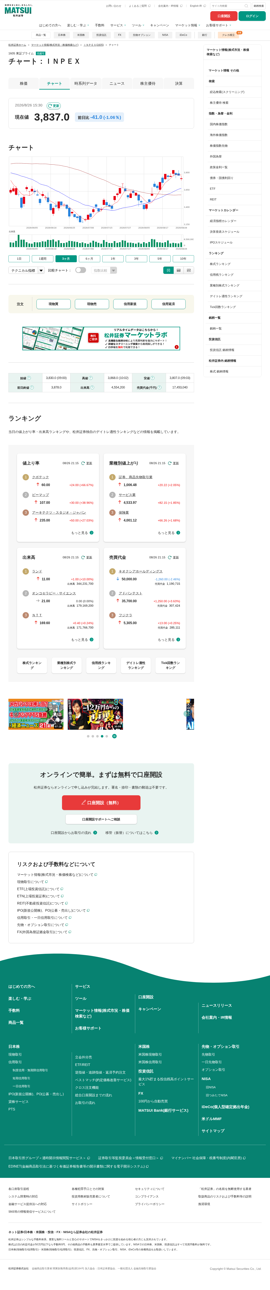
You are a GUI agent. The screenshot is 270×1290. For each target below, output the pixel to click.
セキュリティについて (150, 1189)
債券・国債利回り (222, 178)
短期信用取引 (21, 1078)
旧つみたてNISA (216, 1095)
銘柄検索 (259, 5)
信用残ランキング (222, 274)
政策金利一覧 (219, 167)
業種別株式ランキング (224, 285)
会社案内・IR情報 (168, 5)
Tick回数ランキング (223, 307)
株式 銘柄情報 (219, 371)
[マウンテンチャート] (179, 270)
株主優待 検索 (219, 102)
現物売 (92, 304)
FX (119, 35)
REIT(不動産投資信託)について (40, 903)
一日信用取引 (21, 1086)
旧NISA (211, 1087)
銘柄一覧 (216, 328)
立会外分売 (83, 1057)
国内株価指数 (219, 124)
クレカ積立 (228, 35)
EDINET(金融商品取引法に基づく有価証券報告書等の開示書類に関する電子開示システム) (76, 1166)
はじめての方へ (50, 25)
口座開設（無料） (104, 802)
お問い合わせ (113, 5)
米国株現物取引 (150, 1054)
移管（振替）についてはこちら (129, 832)
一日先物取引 (212, 1062)
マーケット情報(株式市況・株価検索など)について (55, 874)
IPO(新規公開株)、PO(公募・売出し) (36, 1094)
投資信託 (101, 35)
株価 (23, 83)
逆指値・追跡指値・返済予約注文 (100, 1072)
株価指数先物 (219, 145)
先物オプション (142, 35)
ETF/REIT (82, 1065)
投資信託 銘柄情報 (222, 350)
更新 (56, 106)
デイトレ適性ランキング (226, 296)
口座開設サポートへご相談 (101, 819)
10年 (183, 258)
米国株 (81, 35)
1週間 (42, 258)
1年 (113, 258)
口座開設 (224, 16)
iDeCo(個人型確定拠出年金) (225, 1107)
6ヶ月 (89, 258)
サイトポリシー (82, 1204)
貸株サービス (18, 1101)
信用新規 (130, 304)
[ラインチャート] (189, 270)
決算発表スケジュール (224, 231)
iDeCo (183, 35)
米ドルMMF (212, 1119)
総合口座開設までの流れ (93, 1095)
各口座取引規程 (18, 1189)
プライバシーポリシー (150, 1204)
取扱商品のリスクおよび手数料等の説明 (224, 1196)
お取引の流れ (85, 1103)
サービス (116, 25)
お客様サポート (217, 25)
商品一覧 (41, 35)
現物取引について (30, 882)
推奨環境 (204, 1204)
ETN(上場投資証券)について (38, 896)
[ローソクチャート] (168, 270)
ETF (213, 188)
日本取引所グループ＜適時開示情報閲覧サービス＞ (47, 1158)
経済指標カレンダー (223, 221)
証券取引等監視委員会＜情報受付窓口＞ (128, 1158)
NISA (165, 35)
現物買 (53, 304)
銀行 (204, 35)
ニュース (117, 83)
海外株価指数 (219, 135)
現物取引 (15, 1054)
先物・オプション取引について (40, 925)
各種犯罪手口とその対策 (88, 1189)
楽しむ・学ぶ (76, 25)
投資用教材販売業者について (91, 1196)
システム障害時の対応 (23, 1196)
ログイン (252, 16)
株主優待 (147, 83)
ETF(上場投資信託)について (38, 889)
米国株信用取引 (150, 1062)
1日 (19, 258)
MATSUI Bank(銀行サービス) (163, 1110)
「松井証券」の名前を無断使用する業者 (224, 1189)
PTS (11, 1109)
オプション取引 (213, 1069)
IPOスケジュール (221, 242)
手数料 (99, 25)
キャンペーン (159, 25)
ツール (136, 25)
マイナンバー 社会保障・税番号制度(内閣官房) (206, 1158)
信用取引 (15, 1062)
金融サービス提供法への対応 (27, 1204)
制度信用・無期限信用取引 (30, 1070)
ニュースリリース (217, 1005)
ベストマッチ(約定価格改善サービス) (103, 1080)
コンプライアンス (147, 1196)
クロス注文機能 (87, 1087)
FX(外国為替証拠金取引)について (42, 932)
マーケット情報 (186, 25)
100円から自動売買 (153, 1101)
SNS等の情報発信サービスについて (32, 1211)
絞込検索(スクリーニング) (227, 92)
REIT (213, 199)
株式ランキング (220, 264)
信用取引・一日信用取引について (42, 917)
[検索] (247, 6)
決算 (179, 83)
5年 (160, 258)
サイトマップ (213, 1131)
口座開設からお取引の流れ (71, 832)
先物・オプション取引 (221, 1046)
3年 (136, 258)
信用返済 (168, 304)
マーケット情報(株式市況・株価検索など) (228, 52)
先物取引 (208, 1054)
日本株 (62, 35)
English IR (196, 5)
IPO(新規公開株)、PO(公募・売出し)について (51, 910)
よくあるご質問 (138, 5)
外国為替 (216, 156)
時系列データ (85, 83)
